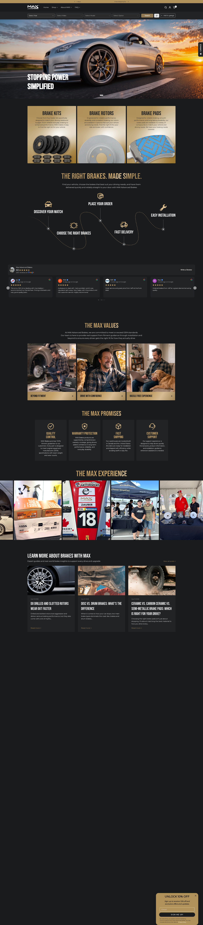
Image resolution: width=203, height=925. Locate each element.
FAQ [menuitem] (76, 7)
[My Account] (170, 7)
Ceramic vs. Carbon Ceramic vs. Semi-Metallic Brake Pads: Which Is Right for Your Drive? (151, 608)
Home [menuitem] (46, 7)
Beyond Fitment (38, 396)
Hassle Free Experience (141, 396)
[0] (174, 7)
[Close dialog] (195, 895)
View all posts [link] (168, 561)
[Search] (166, 7)
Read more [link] (35, 628)
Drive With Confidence (91, 396)
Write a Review (186, 270)
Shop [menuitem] (54, 7)
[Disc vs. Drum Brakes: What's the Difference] (101, 580)
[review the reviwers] (49, 280)
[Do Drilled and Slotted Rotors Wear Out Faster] (51, 580)
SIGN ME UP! (177, 915)
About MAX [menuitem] (65, 7)
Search (147, 16)
